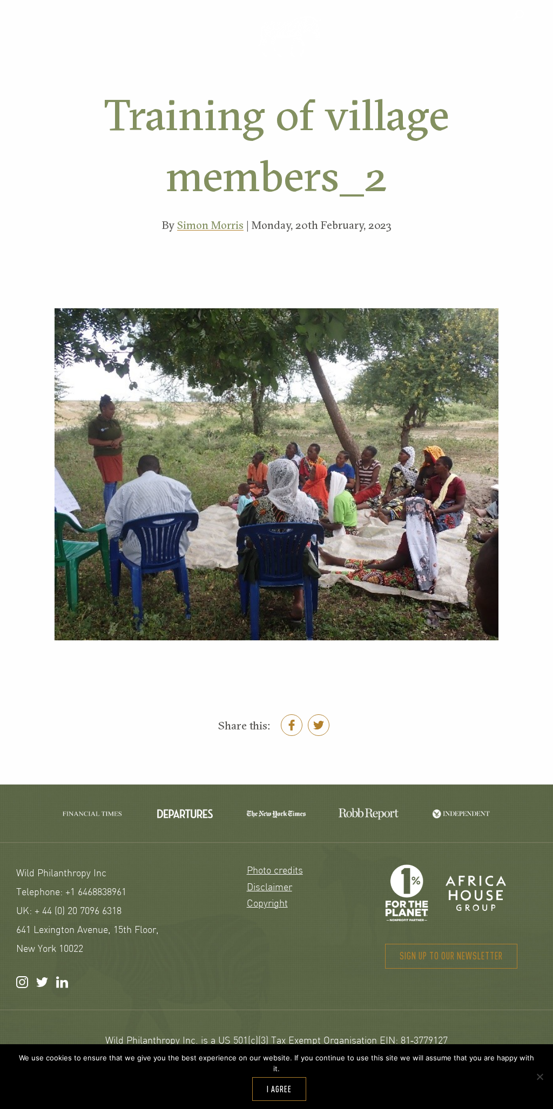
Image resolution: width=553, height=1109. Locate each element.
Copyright (267, 904)
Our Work (182, 47)
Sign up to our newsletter (451, 956)
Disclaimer (269, 887)
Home (289, 36)
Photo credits (275, 871)
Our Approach (66, 47)
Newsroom (497, 47)
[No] (539, 1076)
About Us (393, 47)
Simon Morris (210, 225)
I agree (279, 1089)
